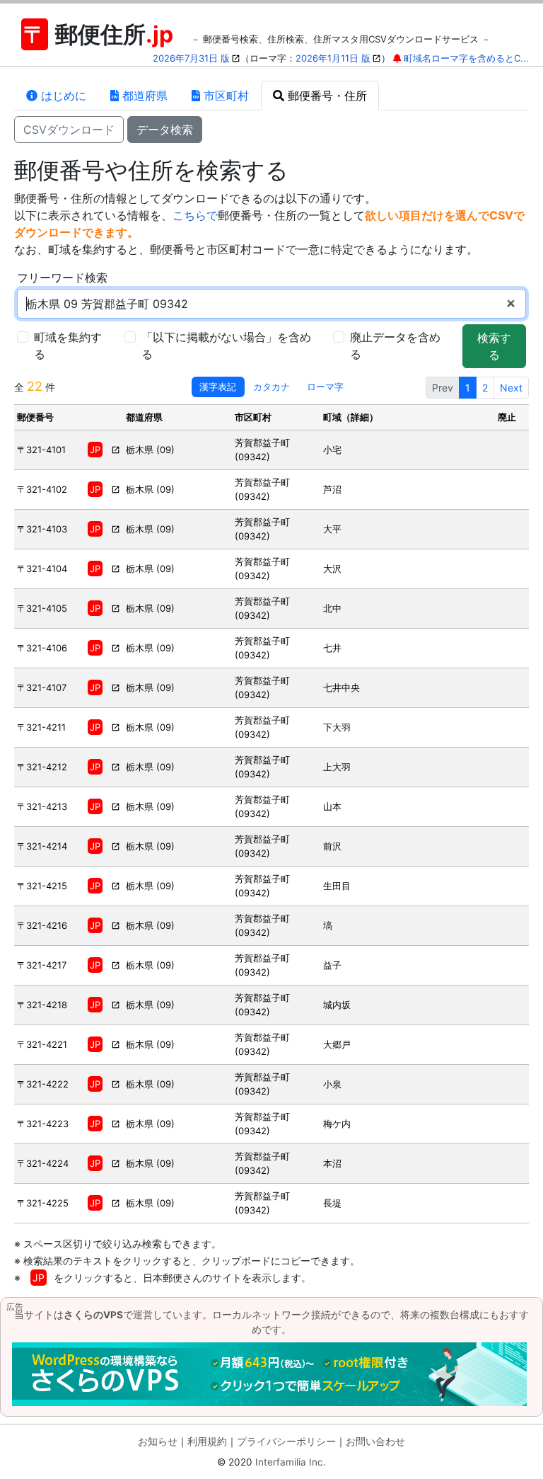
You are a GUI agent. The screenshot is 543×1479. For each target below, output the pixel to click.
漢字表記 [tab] (217, 386)
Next (511, 388)
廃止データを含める (395, 345)
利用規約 (207, 1441)
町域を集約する (68, 345)
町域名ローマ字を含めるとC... (466, 58)
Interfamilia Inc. (290, 1462)
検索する (494, 346)
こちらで (195, 215)
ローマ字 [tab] (325, 386)
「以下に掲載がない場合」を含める (226, 345)
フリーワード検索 (62, 277)
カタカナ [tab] (271, 386)
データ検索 (164, 129)
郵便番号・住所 (325, 95)
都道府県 (143, 95)
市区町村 (224, 95)
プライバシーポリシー (286, 1441)
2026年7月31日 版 (191, 58)
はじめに (61, 95)
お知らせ (157, 1441)
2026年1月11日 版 (333, 58)
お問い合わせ (375, 1441)
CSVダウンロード (69, 129)
